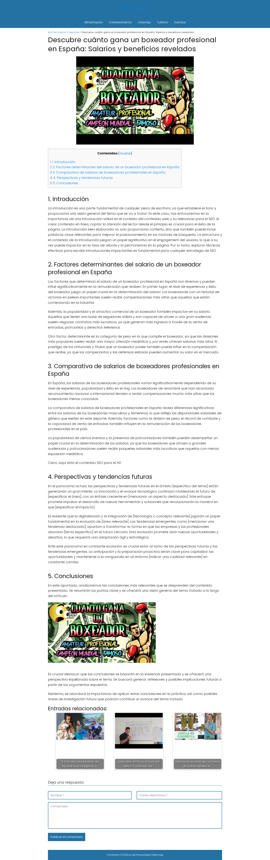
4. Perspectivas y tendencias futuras (81, 177)
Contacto (113, 855)
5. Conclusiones (64, 183)
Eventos (180, 22)
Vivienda (144, 22)
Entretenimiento (120, 22)
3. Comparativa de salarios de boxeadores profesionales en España (108, 172)
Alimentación (93, 22)
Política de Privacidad (136, 855)
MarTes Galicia (135, 8)
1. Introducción (62, 162)
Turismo (162, 22)
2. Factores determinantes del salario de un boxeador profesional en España (114, 167)
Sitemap (157, 855)
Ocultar (125, 153)
